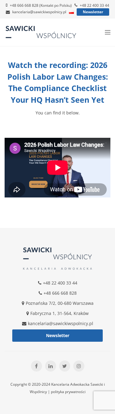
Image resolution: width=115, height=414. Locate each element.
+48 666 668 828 (60, 293)
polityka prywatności (68, 391)
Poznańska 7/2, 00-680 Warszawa (60, 303)
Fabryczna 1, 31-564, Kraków (59, 313)
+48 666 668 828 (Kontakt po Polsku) (41, 5)
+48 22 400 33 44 (94, 5)
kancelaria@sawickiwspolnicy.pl (39, 11)
